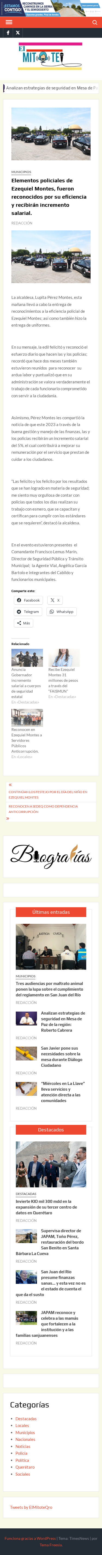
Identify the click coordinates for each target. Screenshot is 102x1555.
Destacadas (26, 1194)
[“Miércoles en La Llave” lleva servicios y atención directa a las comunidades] (26, 1088)
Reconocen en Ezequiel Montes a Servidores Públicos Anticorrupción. (26, 740)
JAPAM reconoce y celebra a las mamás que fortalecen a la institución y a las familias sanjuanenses (47, 1324)
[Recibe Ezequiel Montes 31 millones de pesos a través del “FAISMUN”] (64, 658)
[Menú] (8, 22)
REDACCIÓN (21, 223)
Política (22, 1460)
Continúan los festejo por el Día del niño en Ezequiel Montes (48, 794)
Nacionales (25, 1439)
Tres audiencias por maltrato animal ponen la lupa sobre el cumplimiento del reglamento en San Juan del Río (49, 989)
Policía (21, 1453)
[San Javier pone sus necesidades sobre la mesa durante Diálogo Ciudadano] (26, 1053)
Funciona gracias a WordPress (30, 1538)
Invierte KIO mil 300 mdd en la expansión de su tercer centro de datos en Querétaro (46, 1207)
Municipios (21, 172)
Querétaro (25, 1467)
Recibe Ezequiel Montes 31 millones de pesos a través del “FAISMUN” (63, 680)
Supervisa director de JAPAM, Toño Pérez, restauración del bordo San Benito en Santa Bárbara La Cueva (50, 1242)
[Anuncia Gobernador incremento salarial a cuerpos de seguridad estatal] (27, 658)
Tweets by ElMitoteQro (31, 1507)
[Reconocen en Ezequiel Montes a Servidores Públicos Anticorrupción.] (27, 718)
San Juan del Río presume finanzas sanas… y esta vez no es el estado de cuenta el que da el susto (51, 1283)
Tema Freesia (51, 1545)
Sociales (23, 1474)
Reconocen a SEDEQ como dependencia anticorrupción (43, 809)
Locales (22, 1425)
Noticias (23, 1446)
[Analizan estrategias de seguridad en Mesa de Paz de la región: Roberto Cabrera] (26, 1017)
